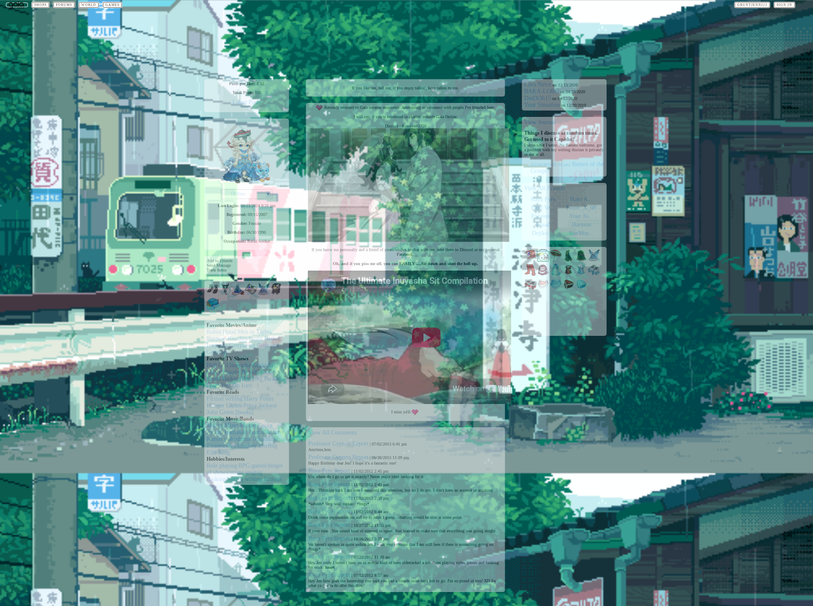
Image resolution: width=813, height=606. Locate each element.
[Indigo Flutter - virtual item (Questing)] (594, 260)
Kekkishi (262, 365)
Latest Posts (246, 102)
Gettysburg (242, 345)
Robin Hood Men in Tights (239, 332)
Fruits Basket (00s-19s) (234, 379)
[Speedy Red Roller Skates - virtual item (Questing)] (530, 288)
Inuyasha (217, 345)
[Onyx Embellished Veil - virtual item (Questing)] (581, 260)
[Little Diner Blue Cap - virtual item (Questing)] (581, 288)
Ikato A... (581, 199)
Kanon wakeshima (228, 439)
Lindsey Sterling (257, 446)
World (88, 5)
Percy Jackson (260, 405)
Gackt (265, 425)
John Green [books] (230, 412)
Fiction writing (225, 399)
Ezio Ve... (543, 208)
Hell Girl (217, 365)
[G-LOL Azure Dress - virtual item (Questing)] (556, 274)
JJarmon (581, 224)
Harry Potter (259, 399)
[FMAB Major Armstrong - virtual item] (251, 294)
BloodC (250, 372)
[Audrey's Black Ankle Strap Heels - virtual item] (213, 294)
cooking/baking (225, 479)
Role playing (222, 465)
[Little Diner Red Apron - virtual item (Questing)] (543, 288)
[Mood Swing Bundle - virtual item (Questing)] (543, 260)
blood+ (231, 372)
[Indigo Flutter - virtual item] (263, 294)
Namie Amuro (266, 432)
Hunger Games (224, 405)
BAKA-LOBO (541, 91)
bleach (214, 372)
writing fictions (263, 479)
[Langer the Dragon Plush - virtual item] (225, 294)
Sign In (784, 5)
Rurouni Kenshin (227, 338)
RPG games (252, 465)
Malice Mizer (222, 425)
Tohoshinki (265, 439)
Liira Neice (537, 84)
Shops (40, 5)
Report (360, 443)
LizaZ (543, 224)
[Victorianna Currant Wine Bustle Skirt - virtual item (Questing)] (543, 274)
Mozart (248, 425)
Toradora (274, 379)
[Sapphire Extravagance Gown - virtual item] (238, 294)
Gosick (269, 372)
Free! (213, 385)
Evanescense (221, 446)
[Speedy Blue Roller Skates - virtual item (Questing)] (594, 274)
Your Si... (581, 216)
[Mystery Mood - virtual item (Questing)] (530, 260)
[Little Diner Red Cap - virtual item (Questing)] (568, 288)
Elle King (218, 452)
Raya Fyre (320, 471)
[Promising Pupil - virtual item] (276, 294)
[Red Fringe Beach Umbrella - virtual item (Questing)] (556, 260)
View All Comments (332, 432)
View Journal (540, 122)
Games (112, 5)
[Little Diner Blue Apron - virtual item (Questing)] (556, 288)
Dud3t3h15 (537, 98)
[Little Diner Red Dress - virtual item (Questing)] (568, 274)
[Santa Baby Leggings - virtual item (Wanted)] (530, 274)
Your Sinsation (542, 105)
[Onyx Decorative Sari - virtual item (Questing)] (568, 260)
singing (254, 472)
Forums (64, 5)
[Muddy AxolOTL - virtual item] (213, 308)
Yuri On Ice (235, 385)
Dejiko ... (543, 233)
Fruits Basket (264, 338)
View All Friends (544, 188)
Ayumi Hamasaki (227, 432)
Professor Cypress (329, 443)
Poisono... (543, 216)
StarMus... (581, 233)
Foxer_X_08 (581, 208)
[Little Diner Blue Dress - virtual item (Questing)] (581, 274)
